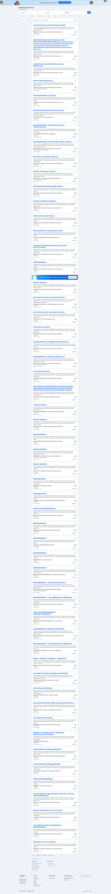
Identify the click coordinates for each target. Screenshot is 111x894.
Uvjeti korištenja (22, 891)
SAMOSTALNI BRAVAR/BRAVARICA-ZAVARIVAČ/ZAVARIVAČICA (44, 613)
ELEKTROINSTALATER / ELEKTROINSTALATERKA (49, 297)
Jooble (90, 891)
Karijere (35, 881)
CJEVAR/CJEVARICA (40, 405)
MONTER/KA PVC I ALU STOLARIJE (44, 842)
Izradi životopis (72, 277)
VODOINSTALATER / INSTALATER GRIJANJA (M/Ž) (49, 25)
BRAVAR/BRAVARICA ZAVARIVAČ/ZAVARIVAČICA (49, 629)
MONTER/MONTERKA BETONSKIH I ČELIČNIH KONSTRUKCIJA (53, 703)
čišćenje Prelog (34, 865)
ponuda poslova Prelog (36, 866)
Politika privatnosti (31, 891)
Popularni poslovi (50, 863)
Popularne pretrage (35, 858)
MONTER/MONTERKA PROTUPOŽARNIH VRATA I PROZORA (52, 142)
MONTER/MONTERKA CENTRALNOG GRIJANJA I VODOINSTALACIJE (49, 126)
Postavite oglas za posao (64, 2)
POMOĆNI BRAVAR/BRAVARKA (43, 779)
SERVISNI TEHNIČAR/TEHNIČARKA (44, 201)
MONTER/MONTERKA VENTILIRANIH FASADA (48, 186)
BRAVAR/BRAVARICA (39, 262)
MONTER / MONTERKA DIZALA (43, 81)
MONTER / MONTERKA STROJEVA (44, 171)
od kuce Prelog (34, 869)
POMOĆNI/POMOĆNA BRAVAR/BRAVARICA (47, 764)
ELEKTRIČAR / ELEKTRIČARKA (43, 718)
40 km (66, 12)
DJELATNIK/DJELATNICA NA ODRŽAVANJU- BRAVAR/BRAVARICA (47, 826)
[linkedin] (90, 876)
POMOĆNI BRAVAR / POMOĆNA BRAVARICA (47, 749)
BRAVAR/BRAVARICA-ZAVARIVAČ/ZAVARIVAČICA (49, 357)
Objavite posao (52, 878)
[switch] (76, 20)
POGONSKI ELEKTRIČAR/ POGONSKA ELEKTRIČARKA (50, 673)
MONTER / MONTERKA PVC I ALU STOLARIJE (47, 810)
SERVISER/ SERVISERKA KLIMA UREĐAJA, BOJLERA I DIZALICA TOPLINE (50, 246)
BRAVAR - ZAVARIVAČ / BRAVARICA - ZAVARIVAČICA (50, 658)
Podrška (35, 883)
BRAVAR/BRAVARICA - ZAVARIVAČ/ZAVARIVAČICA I (49, 582)
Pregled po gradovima (51, 865)
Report (74, 35)
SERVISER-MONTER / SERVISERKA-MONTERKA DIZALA (51, 342)
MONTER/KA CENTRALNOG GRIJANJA (45, 157)
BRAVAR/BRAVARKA (39, 479)
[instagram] (84, 876)
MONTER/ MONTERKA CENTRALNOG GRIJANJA (48, 110)
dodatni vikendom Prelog (36, 863)
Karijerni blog (66, 879)
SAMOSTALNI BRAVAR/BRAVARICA (44, 508)
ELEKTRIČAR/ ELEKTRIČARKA (42, 688)
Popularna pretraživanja (68, 878)
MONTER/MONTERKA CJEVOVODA (44, 95)
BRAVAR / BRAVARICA (40, 282)
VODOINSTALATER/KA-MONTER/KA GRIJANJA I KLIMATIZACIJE (48, 65)
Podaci (35, 879)
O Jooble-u (36, 878)
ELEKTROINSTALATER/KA (41, 327)
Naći (89, 12)
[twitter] (87, 876)
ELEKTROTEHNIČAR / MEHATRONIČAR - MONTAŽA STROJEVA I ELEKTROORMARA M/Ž (53, 794)
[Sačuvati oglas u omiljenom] (75, 25)
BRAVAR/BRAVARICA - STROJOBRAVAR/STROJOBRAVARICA (52, 597)
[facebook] (81, 876)
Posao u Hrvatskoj (37, 885)
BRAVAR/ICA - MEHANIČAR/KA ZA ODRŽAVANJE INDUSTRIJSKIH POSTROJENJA (48, 733)
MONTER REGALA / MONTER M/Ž (44, 216)
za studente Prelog (35, 868)
